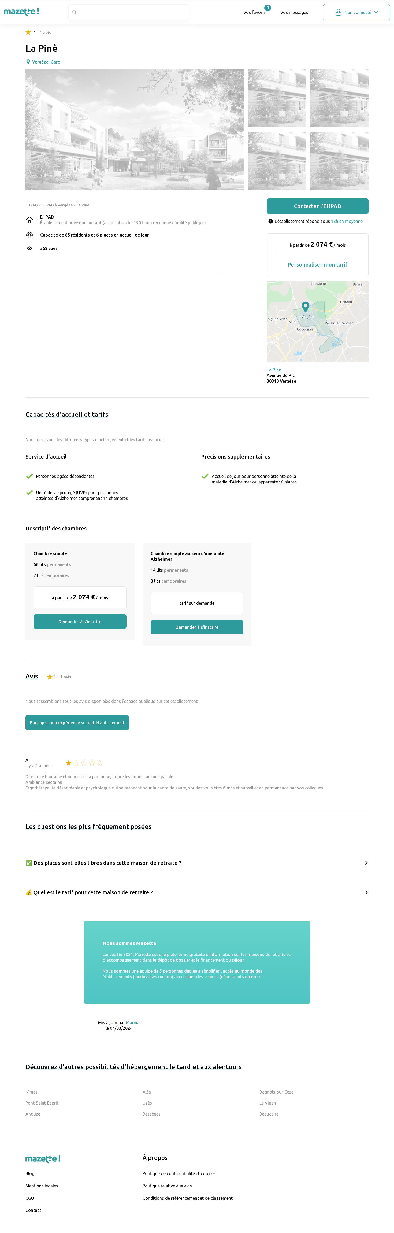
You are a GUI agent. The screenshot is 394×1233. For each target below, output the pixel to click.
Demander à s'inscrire (79, 621)
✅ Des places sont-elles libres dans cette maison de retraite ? (103, 863)
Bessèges (152, 1114)
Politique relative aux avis (167, 1185)
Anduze (32, 1114)
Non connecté (357, 12)
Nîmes (31, 1092)
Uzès (147, 1103)
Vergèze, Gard (46, 62)
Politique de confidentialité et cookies (179, 1173)
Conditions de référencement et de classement (188, 1198)
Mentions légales (41, 1185)
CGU (29, 1198)
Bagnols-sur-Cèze (276, 1092)
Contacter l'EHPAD (317, 206)
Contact (33, 1210)
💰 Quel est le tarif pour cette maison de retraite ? (89, 892)
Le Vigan (267, 1103)
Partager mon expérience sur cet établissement (77, 722)
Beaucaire (268, 1114)
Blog (29, 1173)
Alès (147, 1092)
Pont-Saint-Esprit (41, 1103)
